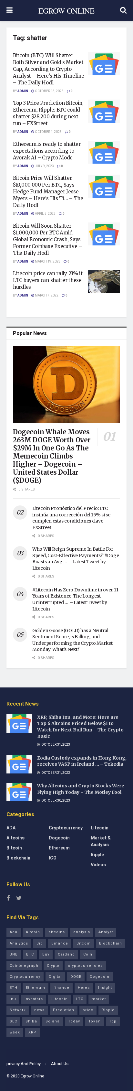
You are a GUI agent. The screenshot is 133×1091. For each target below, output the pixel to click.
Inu (13, 999)
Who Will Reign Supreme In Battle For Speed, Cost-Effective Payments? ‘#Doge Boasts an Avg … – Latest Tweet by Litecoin (75, 558)
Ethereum (59, 848)
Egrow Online (32, 1076)
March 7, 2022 (46, 295)
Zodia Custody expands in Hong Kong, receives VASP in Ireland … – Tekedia (82, 761)
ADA (10, 828)
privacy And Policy (23, 1064)
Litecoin (99, 828)
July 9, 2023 (44, 166)
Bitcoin (14, 848)
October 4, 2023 (48, 132)
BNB (14, 954)
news (39, 1010)
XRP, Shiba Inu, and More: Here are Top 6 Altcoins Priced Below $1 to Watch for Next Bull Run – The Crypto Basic (80, 726)
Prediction (63, 1010)
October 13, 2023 (49, 91)
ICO (52, 858)
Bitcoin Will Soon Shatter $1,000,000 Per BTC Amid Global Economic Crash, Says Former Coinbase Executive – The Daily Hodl (47, 239)
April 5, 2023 (45, 213)
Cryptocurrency (66, 828)
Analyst (105, 932)
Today (74, 1021)
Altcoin (33, 932)
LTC (79, 999)
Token (94, 1021)
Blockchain (18, 858)
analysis (81, 932)
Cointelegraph (24, 965)
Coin (87, 954)
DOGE (75, 976)
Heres (84, 987)
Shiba (31, 1021)
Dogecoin (59, 838)
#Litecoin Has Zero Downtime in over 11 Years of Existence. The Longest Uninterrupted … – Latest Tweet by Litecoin (75, 599)
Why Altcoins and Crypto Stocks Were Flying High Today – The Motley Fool (80, 789)
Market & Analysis (101, 841)
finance (61, 987)
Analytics (19, 943)
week (15, 1032)
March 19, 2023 (47, 261)
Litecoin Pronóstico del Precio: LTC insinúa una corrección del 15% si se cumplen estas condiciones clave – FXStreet (71, 517)
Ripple (97, 854)
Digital (55, 976)
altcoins (56, 932)
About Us (59, 1064)
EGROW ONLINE (66, 11)
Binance (59, 943)
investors (34, 999)
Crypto (53, 965)
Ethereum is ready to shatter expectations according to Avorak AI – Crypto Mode (47, 151)
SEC (13, 1021)
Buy (45, 954)
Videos (98, 864)
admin (22, 91)
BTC (30, 954)
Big (39, 943)
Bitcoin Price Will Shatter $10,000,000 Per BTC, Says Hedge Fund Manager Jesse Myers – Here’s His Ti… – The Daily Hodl (48, 191)
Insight (105, 987)
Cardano (66, 954)
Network (18, 1010)
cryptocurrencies (85, 965)
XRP (32, 1032)
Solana (53, 1021)
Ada (13, 932)
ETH (13, 987)
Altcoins (15, 838)
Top (113, 1021)
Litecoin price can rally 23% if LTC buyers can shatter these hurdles (48, 280)
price (88, 1010)
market (99, 999)
